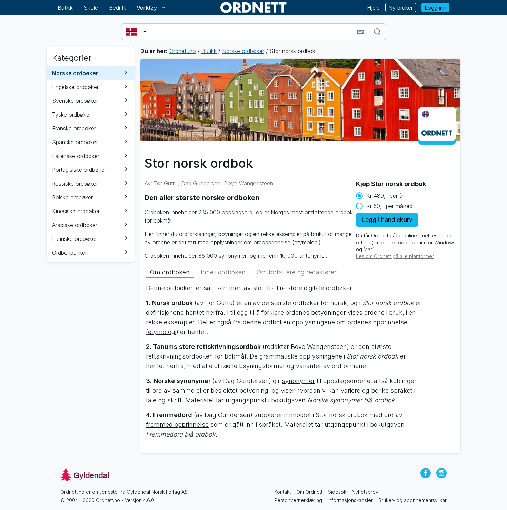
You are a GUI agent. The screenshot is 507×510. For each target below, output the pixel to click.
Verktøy (147, 7)
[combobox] (253, 32)
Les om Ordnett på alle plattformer (395, 256)
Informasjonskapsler (350, 500)
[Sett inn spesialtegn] (360, 31)
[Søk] (377, 31)
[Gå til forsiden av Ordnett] (253, 7)
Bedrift (117, 7)
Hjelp (373, 7)
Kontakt (282, 492)
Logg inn (435, 7)
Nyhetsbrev (365, 492)
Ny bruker (400, 7)
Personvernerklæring (298, 500)
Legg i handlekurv (386, 219)
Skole (91, 7)
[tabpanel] (300, 364)
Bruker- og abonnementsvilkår (412, 500)
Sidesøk (337, 492)
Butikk (65, 7)
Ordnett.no (182, 51)
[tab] (170, 272)
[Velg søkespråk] (136, 31)
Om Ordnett (309, 492)
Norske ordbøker (243, 51)
